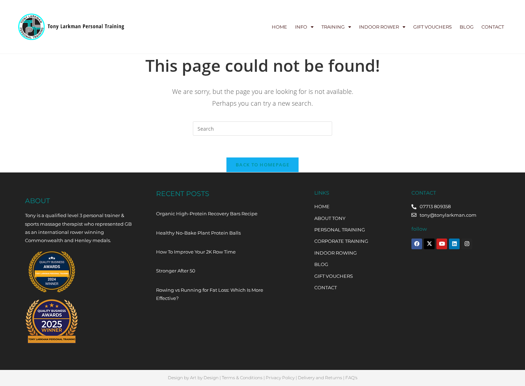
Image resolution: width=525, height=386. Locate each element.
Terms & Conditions (242, 377)
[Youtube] (441, 244)
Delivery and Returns (320, 377)
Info (301, 27)
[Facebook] (416, 244)
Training (333, 27)
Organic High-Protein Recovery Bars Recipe (207, 213)
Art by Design (204, 377)
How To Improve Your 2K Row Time (196, 252)
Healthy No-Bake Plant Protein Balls (198, 233)
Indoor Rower (379, 27)
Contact (492, 27)
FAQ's (351, 377)
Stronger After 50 (175, 271)
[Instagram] (466, 244)
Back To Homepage (262, 164)
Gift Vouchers (432, 27)
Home (279, 27)
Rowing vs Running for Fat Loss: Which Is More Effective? (209, 294)
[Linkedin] (454, 244)
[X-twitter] (429, 244)
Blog (467, 27)
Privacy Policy (280, 377)
